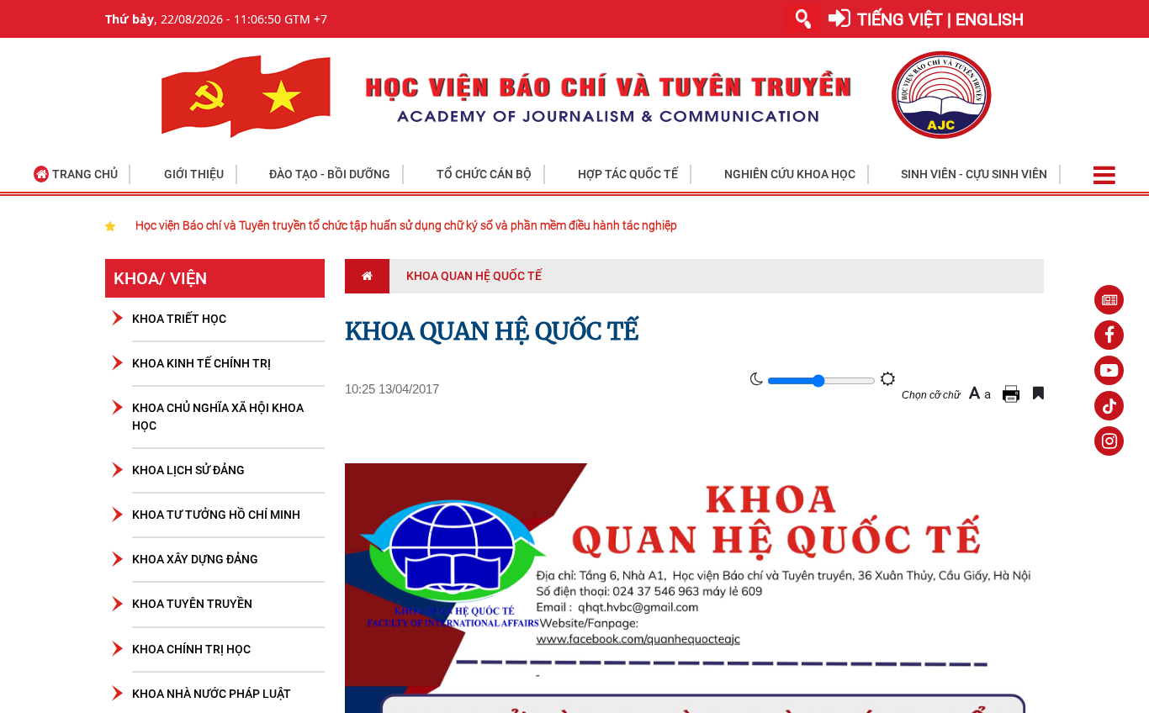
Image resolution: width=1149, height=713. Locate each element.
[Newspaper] (1109, 299)
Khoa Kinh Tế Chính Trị (201, 363)
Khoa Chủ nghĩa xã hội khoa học (218, 416)
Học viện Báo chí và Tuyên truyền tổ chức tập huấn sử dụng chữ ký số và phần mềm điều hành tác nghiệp (406, 225)
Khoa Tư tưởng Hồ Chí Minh (216, 514)
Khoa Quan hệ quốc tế (474, 276)
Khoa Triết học (179, 318)
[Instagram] (1109, 441)
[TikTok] (1109, 405)
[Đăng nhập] (839, 19)
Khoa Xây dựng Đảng (195, 559)
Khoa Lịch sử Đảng (188, 470)
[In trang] (1014, 393)
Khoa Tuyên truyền (192, 603)
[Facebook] (1109, 335)
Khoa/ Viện (160, 278)
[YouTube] (1109, 370)
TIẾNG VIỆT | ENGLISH (940, 19)
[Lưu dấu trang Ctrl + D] (1038, 393)
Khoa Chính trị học (191, 649)
